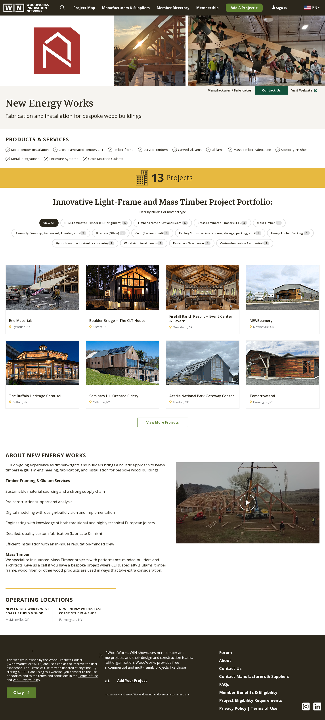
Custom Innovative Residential (243, 243)
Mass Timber (268, 223)
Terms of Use (264, 708)
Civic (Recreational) (151, 233)
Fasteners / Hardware (190, 243)
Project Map (84, 7)
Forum (225, 652)
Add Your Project (132, 680)
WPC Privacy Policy (26, 680)
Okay (18, 692)
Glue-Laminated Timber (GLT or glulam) (95, 223)
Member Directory (173, 7)
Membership (207, 7)
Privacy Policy (232, 708)
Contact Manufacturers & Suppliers (254, 676)
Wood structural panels (142, 243)
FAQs (224, 684)
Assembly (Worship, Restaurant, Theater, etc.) (49, 233)
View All (49, 223)
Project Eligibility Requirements (250, 700)
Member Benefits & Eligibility (248, 692)
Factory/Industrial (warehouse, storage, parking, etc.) (219, 233)
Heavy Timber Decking (289, 233)
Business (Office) (109, 233)
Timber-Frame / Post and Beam (162, 223)
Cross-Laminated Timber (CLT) (221, 223)
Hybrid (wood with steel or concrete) (84, 243)
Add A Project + (244, 7)
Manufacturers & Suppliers (126, 7)
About (225, 660)
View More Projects (162, 422)
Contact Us (271, 90)
